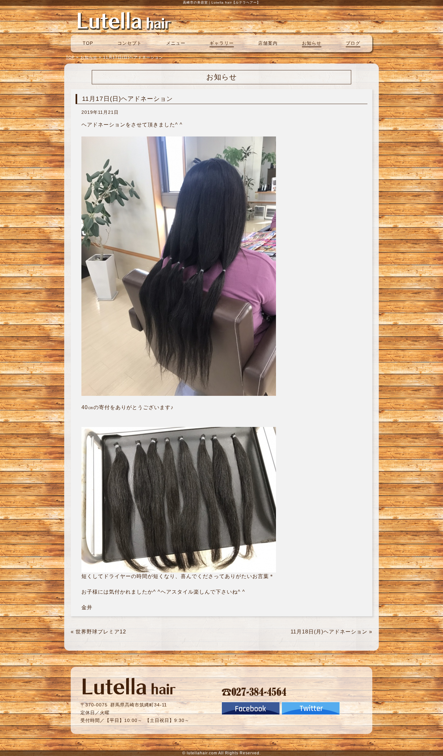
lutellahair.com (202, 753)
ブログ (353, 43)
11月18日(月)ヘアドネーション (329, 631)
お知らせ (311, 43)
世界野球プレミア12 (101, 631)
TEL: (254, 691)
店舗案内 (268, 43)
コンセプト (129, 43)
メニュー (176, 43)
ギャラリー (222, 43)
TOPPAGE (124, 20)
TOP (88, 43)
